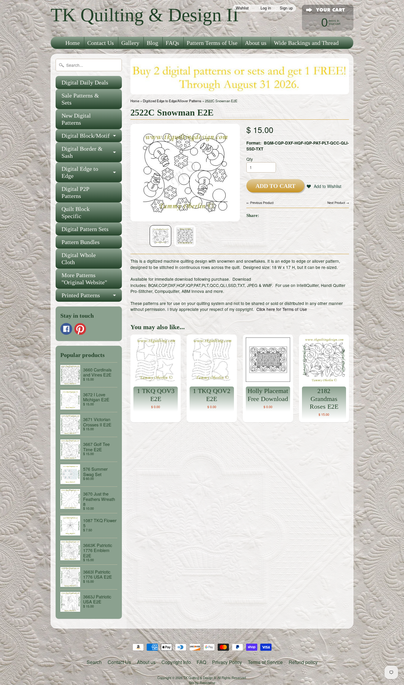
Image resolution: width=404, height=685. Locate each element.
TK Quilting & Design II (145, 14)
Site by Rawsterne (202, 682)
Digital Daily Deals (85, 82)
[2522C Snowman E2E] (160, 236)
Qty (249, 159)
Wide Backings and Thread (306, 43)
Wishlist (242, 8)
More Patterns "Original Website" (84, 278)
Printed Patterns (81, 295)
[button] (324, 186)
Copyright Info (176, 662)
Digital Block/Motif (86, 135)
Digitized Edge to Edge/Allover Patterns (172, 100)
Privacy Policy (227, 662)
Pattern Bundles (81, 242)
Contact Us (100, 43)
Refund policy (303, 662)
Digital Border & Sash (82, 152)
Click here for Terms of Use (281, 309)
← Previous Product (260, 202)
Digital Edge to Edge (80, 172)
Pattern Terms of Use (212, 43)
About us (255, 43)
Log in (266, 8)
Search (94, 662)
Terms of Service (265, 662)
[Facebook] (66, 329)
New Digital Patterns (76, 119)
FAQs (172, 43)
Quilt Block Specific (76, 212)
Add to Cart (275, 186)
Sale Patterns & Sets (80, 99)
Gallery (130, 43)
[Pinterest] (80, 329)
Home (72, 43)
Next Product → (338, 202)
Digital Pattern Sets (85, 229)
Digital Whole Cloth (79, 258)
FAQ (201, 662)
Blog (152, 43)
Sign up (286, 8)
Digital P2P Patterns (75, 192)
